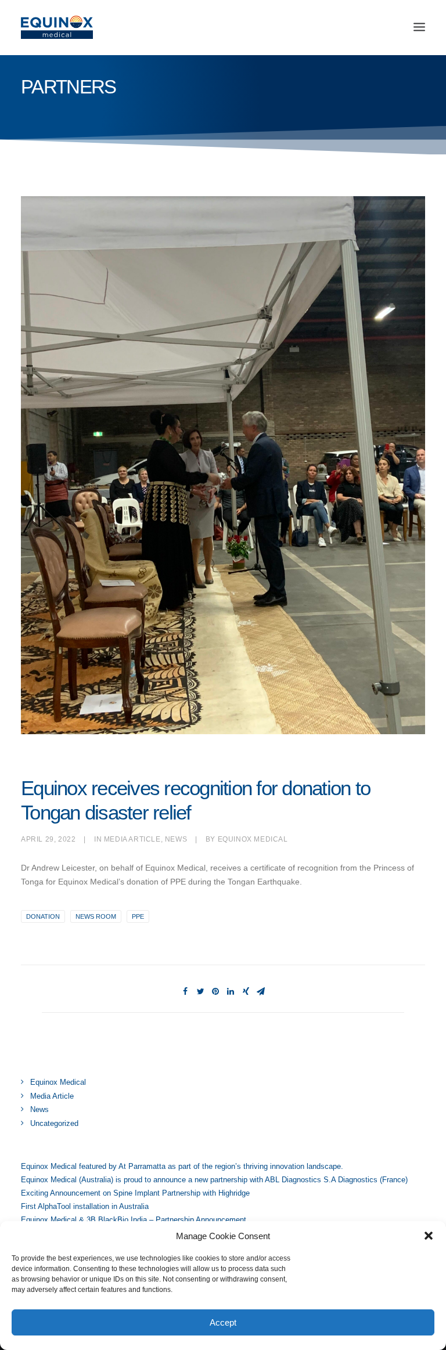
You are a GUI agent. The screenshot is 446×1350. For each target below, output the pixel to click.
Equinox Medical (253, 839)
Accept (223, 1322)
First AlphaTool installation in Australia (85, 1206)
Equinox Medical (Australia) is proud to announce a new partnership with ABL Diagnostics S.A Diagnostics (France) (214, 1179)
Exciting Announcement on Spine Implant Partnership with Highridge (135, 1193)
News (176, 839)
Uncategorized (54, 1123)
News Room (95, 916)
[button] (428, 1235)
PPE (138, 916)
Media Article (132, 839)
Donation (43, 916)
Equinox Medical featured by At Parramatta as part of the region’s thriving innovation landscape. (182, 1166)
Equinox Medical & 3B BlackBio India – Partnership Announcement (133, 1219)
